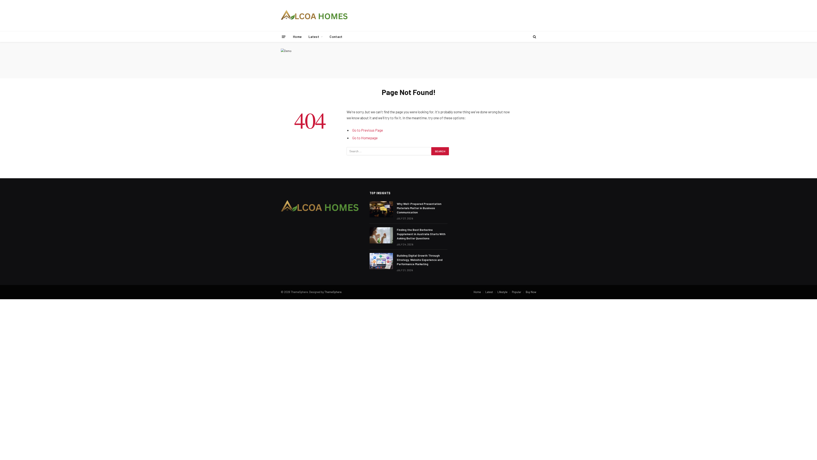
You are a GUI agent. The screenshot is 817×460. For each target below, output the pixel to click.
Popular (516, 292)
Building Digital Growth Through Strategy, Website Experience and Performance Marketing (420, 260)
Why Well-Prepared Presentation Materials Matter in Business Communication (419, 208)
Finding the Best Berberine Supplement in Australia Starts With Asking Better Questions (421, 234)
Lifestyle (502, 292)
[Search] (534, 37)
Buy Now (531, 292)
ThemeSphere (332, 292)
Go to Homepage (365, 138)
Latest (314, 37)
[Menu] (284, 36)
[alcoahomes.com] (314, 15)
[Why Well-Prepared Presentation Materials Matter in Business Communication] (381, 209)
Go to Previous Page (367, 130)
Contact (336, 37)
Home (297, 37)
